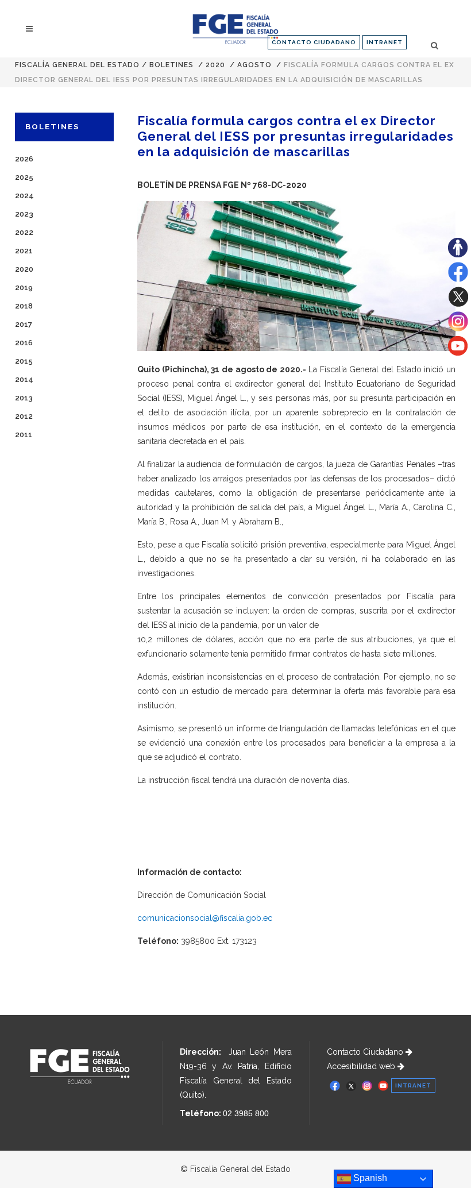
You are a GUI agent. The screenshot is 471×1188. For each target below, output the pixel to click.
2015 (24, 361)
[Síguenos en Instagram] (458, 328)
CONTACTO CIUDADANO (314, 42)
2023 (24, 214)
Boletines (171, 65)
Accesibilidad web (362, 1066)
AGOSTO (254, 65)
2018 (24, 306)
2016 (24, 342)
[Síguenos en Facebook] (458, 279)
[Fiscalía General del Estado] (235, 29)
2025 (24, 177)
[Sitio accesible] (457, 254)
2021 (24, 250)
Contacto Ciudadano (366, 1051)
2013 (24, 398)
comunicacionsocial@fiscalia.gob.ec (204, 918)
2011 (23, 434)
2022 (24, 232)
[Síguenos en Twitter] (458, 303)
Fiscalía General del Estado (77, 65)
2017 (23, 324)
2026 (24, 159)
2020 (215, 65)
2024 (24, 195)
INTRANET (384, 42)
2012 (24, 416)
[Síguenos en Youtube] (457, 352)
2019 (24, 287)
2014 (24, 379)
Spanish (369, 1178)
